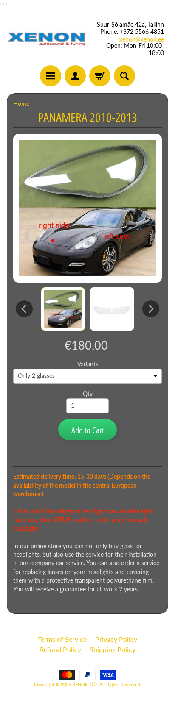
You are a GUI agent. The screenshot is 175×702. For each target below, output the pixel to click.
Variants (87, 364)
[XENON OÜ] (47, 38)
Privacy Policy (116, 639)
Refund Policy (60, 649)
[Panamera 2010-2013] (63, 309)
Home (21, 103)
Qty (88, 394)
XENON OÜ (84, 684)
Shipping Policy (112, 649)
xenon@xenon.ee (141, 39)
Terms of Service (62, 639)
